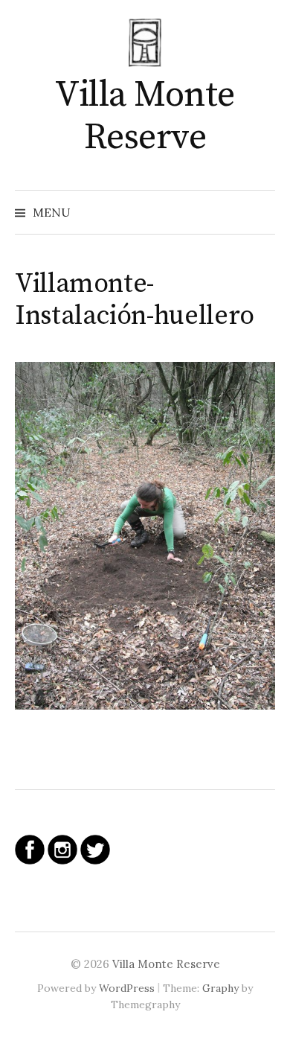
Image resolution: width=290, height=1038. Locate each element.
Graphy (220, 988)
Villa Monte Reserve (145, 117)
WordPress (127, 988)
